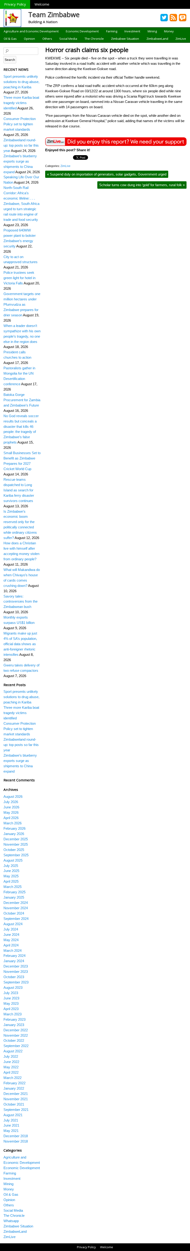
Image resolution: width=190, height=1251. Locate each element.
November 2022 (15, 1035)
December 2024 (15, 903)
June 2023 (11, 998)
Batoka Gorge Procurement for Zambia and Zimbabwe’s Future (21, 400)
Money (169, 31)
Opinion (29, 39)
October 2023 (13, 977)
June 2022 (11, 1062)
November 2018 (15, 1141)
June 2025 (11, 871)
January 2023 (13, 1025)
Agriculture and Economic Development (31, 31)
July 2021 (10, 1120)
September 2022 (15, 1046)
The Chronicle (94, 39)
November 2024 (15, 908)
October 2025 (13, 850)
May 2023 (11, 1003)
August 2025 (12, 860)
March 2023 (12, 1014)
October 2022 (13, 1040)
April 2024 (11, 945)
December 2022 (15, 1030)
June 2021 (11, 1125)
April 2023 (11, 1009)
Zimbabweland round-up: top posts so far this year (21, 145)
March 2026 (12, 823)
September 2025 (15, 855)
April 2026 (11, 818)
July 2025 (10, 866)
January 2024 (13, 961)
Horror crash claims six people (86, 50)
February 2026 (14, 828)
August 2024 (12, 924)
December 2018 (15, 1136)
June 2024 (11, 935)
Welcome (42, 4)
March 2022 (12, 1078)
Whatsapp (11, 1221)
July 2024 (10, 929)
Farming (111, 31)
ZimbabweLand (157, 39)
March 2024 (12, 950)
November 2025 (15, 844)
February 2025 (14, 892)
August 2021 (12, 1115)
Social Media (68, 39)
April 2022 (11, 1072)
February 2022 (14, 1083)
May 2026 (11, 812)
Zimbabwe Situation (125, 39)
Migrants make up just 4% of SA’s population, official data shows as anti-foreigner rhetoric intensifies (20, 643)
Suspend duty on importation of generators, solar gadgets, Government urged (106, 174)
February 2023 (14, 1019)
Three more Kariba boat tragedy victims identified (21, 103)
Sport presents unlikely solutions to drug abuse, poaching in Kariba (21, 81)
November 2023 (15, 972)
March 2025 (12, 887)
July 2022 (10, 1056)
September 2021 (15, 1110)
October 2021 (13, 1104)
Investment (132, 31)
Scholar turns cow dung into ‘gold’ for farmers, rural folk (142, 185)
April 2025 (11, 881)
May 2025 (11, 876)
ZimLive (180, 39)
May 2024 (11, 940)
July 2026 (10, 802)
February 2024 (14, 956)
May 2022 (11, 1067)
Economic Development (82, 31)
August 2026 (12, 796)
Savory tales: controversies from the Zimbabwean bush (20, 601)
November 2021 (15, 1099)
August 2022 (12, 1051)
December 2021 (15, 1094)
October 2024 (13, 913)
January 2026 (13, 834)
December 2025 (15, 839)
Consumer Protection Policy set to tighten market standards (19, 124)
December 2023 (15, 966)
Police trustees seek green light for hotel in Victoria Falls (19, 278)
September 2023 (15, 982)
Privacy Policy (15, 4)
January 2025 (13, 897)
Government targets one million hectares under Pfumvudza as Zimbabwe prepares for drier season (21, 304)
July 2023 (10, 993)
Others (47, 39)
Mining (152, 31)
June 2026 (11, 807)
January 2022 (13, 1088)
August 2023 (12, 987)
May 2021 (11, 1131)
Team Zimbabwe (54, 14)
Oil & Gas (10, 39)
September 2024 (15, 919)
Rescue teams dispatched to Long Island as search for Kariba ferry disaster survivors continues (18, 490)
